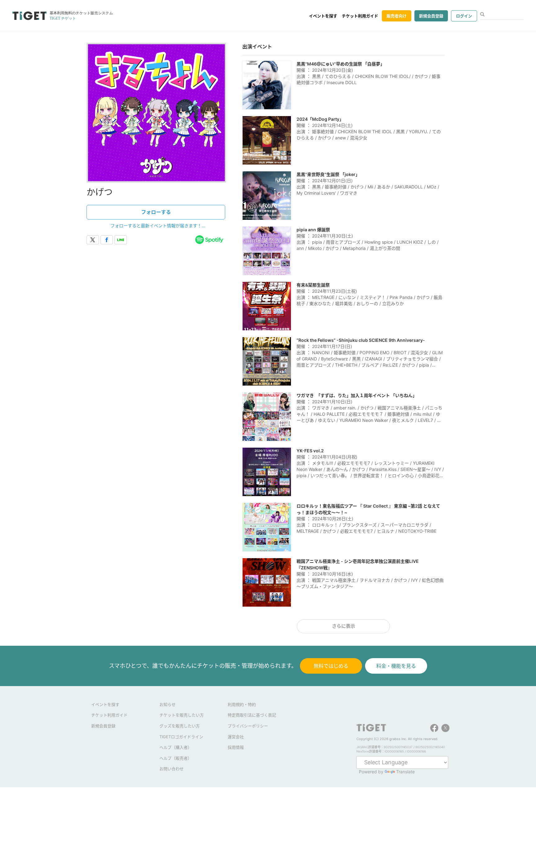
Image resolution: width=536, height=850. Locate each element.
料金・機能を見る (396, 666)
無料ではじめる (331, 666)
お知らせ (167, 704)
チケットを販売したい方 (181, 714)
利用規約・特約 (242, 704)
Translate (405, 771)
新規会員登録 (431, 15)
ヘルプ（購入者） (175, 747)
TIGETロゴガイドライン (181, 736)
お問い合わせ (171, 768)
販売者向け (396, 15)
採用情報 (236, 747)
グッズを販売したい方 (179, 725)
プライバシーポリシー (248, 725)
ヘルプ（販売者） (175, 758)
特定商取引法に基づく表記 (252, 714)
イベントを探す (323, 15)
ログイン (464, 15)
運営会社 (236, 736)
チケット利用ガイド (360, 15)
